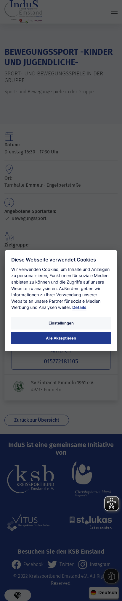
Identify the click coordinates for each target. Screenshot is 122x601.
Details (79, 307)
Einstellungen (61, 323)
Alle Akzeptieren (61, 337)
